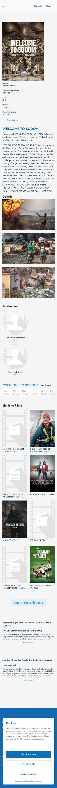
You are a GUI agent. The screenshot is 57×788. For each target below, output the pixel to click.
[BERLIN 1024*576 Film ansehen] (42, 519)
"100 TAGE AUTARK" (20, 184)
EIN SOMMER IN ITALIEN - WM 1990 (41, 586)
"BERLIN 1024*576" (40, 184)
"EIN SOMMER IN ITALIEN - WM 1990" (34, 190)
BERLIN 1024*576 (37, 540)
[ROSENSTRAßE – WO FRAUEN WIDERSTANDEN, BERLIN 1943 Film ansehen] (14, 564)
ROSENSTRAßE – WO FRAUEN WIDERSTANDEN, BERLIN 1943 (14, 586)
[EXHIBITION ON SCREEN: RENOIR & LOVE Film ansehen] (14, 428)
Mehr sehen (28, 642)
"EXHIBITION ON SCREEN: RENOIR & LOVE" (23, 172)
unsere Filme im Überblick (28, 603)
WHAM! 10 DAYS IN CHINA (42, 494)
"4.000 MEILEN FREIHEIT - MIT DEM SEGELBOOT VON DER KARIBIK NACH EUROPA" (28, 175)
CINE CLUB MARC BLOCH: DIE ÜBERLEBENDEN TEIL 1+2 (14, 495)
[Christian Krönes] (15, 356)
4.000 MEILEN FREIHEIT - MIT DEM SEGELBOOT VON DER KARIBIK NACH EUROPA (42, 450)
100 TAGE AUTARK (10, 540)
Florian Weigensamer (15, 337)
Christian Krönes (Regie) (18, 157)
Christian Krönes (15, 372)
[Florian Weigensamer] (15, 322)
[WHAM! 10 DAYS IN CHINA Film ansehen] (42, 473)
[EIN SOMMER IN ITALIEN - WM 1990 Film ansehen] (42, 564)
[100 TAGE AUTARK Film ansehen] (14, 519)
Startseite (38, 6)
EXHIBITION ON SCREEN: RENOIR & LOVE (13, 450)
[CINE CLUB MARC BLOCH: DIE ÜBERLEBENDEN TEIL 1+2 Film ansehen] (14, 473)
